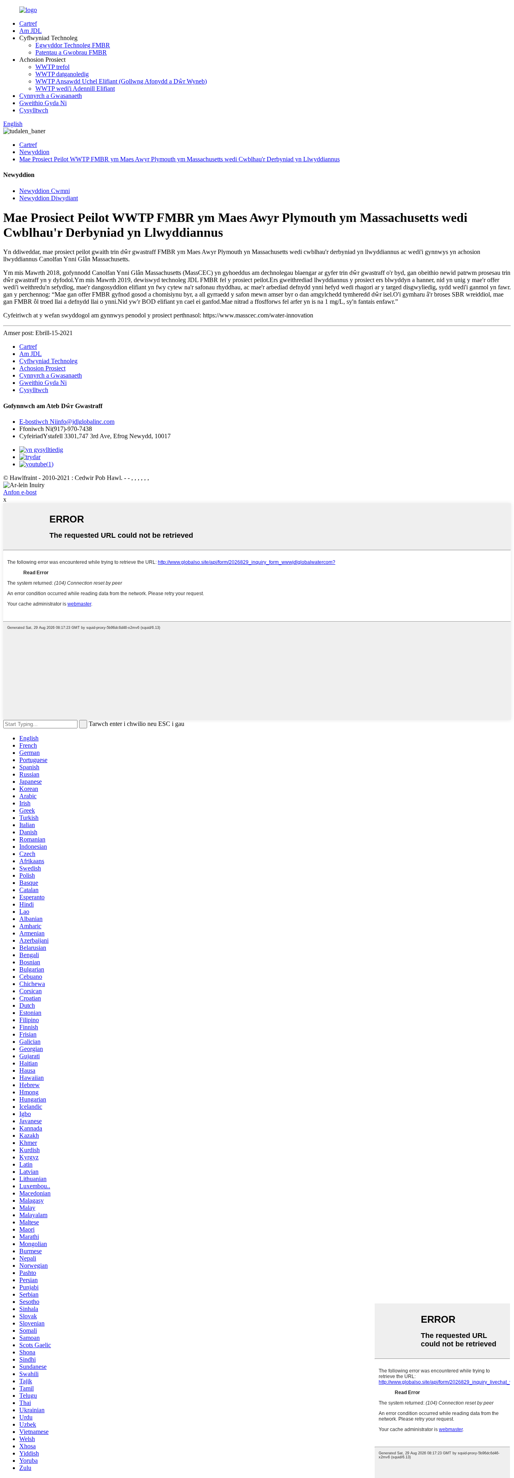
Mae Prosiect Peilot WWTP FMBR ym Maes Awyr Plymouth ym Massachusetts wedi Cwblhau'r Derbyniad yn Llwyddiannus (179, 159)
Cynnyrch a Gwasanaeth (50, 95)
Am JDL (30, 30)
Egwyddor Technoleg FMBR (72, 45)
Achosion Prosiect (42, 368)
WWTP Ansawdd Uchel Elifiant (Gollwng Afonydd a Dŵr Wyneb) (121, 81)
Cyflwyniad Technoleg (48, 361)
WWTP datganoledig (62, 74)
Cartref (28, 23)
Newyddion (34, 151)
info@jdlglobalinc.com (66, 421)
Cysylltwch (33, 110)
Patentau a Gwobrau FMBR (71, 52)
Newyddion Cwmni (44, 190)
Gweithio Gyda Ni (43, 103)
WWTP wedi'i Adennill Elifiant (75, 88)
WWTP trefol (52, 66)
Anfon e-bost (20, 492)
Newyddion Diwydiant (48, 198)
